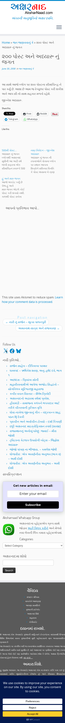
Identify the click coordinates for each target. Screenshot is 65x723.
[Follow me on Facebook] (4, 29)
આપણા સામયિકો (33, 605)
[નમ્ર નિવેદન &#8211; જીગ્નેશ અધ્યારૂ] (45, 161)
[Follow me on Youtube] (6, 29)
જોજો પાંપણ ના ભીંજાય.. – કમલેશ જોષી (33, 449)
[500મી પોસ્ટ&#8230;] (16, 159)
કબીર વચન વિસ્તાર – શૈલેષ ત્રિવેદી (30, 394)
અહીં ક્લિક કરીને (38, 528)
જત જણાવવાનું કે (23, 43)
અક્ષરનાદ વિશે (33, 613)
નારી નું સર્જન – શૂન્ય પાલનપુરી (25, 322)
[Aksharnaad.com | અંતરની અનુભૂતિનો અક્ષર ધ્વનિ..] (32, 8)
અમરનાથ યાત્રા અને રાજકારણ (39, 328)
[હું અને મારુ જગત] (16, 187)
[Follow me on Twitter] (2, 29)
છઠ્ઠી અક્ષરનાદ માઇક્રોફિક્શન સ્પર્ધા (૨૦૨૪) (35, 426)
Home (6, 43)
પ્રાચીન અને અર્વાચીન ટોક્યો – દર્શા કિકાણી (36, 422)
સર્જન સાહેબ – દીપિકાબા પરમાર (28, 366)
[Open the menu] (59, 27)
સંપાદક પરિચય (33, 597)
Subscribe (33, 505)
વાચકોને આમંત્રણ (33, 601)
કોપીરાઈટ (33, 622)
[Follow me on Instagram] (5, 29)
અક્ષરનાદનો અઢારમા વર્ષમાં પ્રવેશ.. (30, 398)
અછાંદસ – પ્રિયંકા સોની (24, 380)
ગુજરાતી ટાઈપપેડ (33, 609)
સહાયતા (32, 617)
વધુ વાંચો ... (28, 657)
